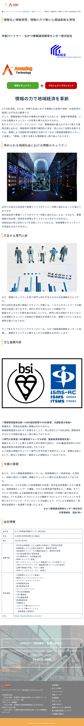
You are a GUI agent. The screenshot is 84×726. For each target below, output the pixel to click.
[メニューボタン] (5, 4)
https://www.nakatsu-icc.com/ (28, 615)
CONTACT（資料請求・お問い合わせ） (42, 643)
